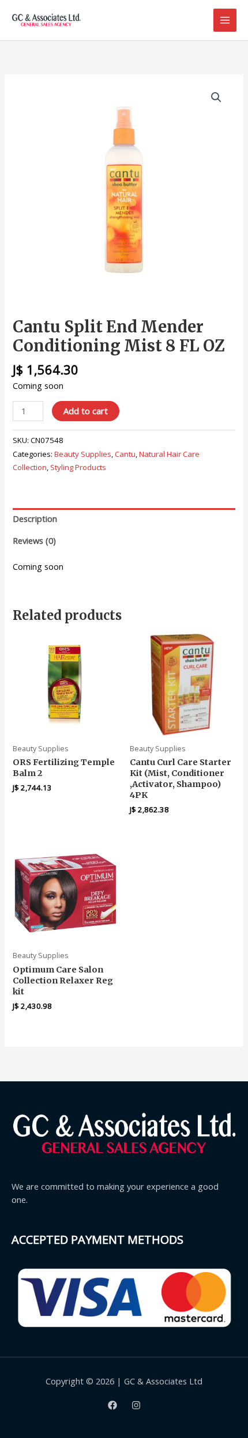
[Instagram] (136, 1405)
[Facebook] (112, 1405)
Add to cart (85, 411)
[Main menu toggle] (224, 20)
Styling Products (78, 467)
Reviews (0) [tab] (34, 540)
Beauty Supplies (82, 454)
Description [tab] (35, 518)
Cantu (125, 454)
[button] (216, 97)
